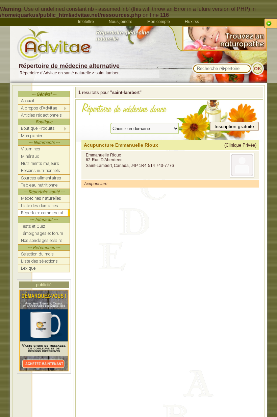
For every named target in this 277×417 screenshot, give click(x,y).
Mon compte (158, 21)
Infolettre (86, 21)
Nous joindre (120, 21)
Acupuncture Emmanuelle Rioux (121, 145)
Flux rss (192, 21)
